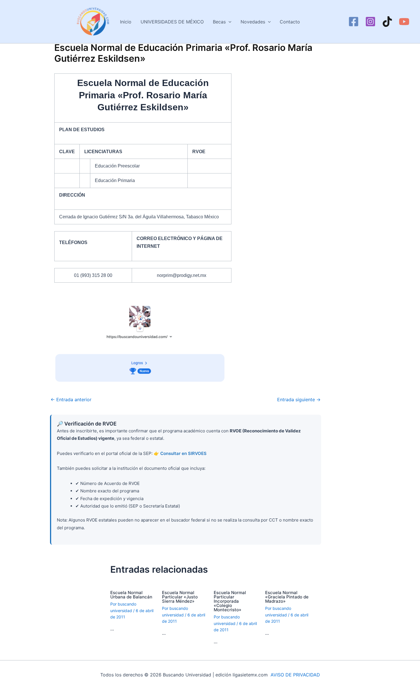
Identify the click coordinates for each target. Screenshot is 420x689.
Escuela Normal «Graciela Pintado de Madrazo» (287, 597)
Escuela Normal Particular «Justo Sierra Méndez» (180, 597)
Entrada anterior (71, 399)
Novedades (253, 22)
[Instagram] (370, 21)
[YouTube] (404, 21)
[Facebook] (353, 21)
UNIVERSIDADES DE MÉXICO (172, 22)
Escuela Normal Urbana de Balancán (131, 595)
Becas (219, 22)
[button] (228, 22)
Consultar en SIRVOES (183, 453)
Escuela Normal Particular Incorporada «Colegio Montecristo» (230, 601)
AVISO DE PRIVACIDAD (295, 675)
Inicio (125, 22)
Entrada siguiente (299, 399)
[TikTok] (387, 21)
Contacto (290, 22)
